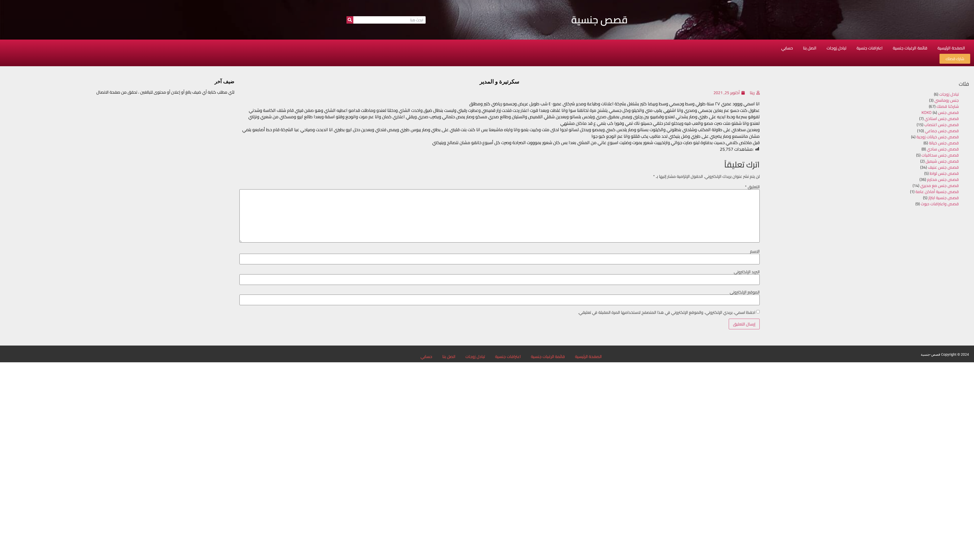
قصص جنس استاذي (942, 118)
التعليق (752, 187)
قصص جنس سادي (943, 149)
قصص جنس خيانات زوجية (937, 137)
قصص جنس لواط (944, 173)
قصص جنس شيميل (942, 161)
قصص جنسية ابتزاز (943, 197)
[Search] (349, 20)
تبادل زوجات (836, 48)
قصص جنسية (599, 19)
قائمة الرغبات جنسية (910, 48)
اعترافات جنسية (870, 48)
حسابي (787, 48)
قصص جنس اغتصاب (941, 124)
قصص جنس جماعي (942, 130)
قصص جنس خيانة (944, 143)
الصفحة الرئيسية (951, 48)
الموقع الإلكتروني (745, 292)
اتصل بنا (809, 48)
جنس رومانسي (946, 100)
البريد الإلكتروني (747, 272)
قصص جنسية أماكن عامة (937, 191)
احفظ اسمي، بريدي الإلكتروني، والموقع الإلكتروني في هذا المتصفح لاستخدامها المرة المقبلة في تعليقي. (666, 312)
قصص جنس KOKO (940, 112)
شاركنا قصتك (947, 106)
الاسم (755, 251)
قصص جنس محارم (943, 179)
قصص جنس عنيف (943, 167)
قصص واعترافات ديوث (940, 204)
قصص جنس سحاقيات (940, 155)
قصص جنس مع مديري (939, 185)
